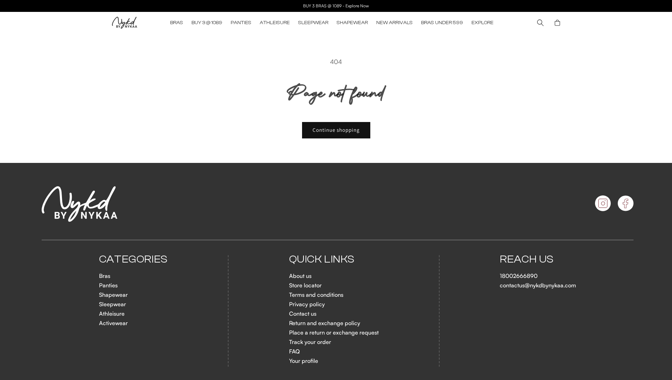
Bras (104, 275)
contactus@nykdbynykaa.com (538, 285)
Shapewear (113, 294)
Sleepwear (112, 304)
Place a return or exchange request (334, 332)
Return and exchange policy (324, 323)
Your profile (303, 360)
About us (300, 275)
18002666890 (519, 275)
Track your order (310, 341)
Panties (108, 285)
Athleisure (112, 313)
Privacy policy (307, 304)
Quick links (322, 259)
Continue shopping (336, 130)
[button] (176, 22)
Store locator (305, 285)
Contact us (302, 313)
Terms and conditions (316, 294)
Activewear (113, 323)
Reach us (527, 259)
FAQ (294, 351)
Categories (133, 259)
